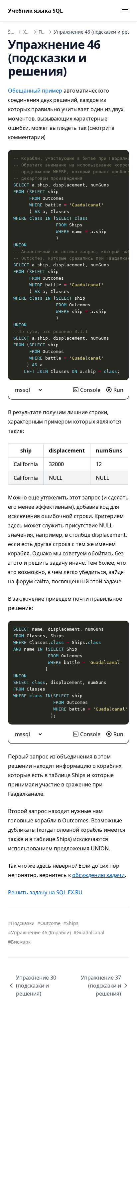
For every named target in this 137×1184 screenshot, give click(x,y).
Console (90, 390)
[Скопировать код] (120, 158)
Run (118, 390)
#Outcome (49, 923)
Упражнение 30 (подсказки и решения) (36, 985)
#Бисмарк (19, 942)
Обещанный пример (35, 90)
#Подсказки (21, 923)
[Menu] (125, 10)
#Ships (70, 923)
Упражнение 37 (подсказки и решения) (101, 985)
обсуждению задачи (98, 875)
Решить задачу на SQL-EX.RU (45, 892)
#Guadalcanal (88, 932)
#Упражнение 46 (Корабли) (39, 932)
